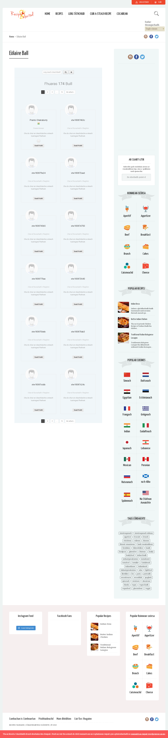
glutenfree (133, 552)
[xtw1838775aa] (31, 268)
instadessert (145, 559)
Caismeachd (127, 272)
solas (140, 570)
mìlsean (137, 541)
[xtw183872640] (71, 268)
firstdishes (126, 548)
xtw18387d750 (78, 226)
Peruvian (145, 465)
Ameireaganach (126, 533)
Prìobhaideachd (46, 718)
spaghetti (148, 577)
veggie (147, 588)
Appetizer (146, 215)
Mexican (127, 465)
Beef (127, 234)
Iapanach (127, 448)
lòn (133, 574)
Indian (127, 431)
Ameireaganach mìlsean (144, 533)
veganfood (126, 588)
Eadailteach (145, 431)
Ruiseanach (127, 482)
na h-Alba (145, 481)
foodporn (122, 552)
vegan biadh (143, 585)
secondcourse (126, 577)
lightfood (148, 570)
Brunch (127, 253)
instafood (125, 563)
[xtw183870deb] (31, 321)
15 (62, 92)
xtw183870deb (39, 331)
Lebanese (145, 448)
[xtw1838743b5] (31, 215)
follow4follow (138, 548)
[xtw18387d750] (71, 215)
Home (47, 13)
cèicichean (127, 541)
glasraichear (138, 588)
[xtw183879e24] (31, 162)
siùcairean (146, 581)
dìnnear (146, 541)
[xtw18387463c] (71, 109)
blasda (126, 585)
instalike (135, 563)
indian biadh (141, 555)
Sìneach (127, 380)
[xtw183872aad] (71, 162)
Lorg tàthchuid (76, 13)
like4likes (125, 574)
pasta (139, 574)
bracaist (137, 537)
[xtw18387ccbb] (31, 374)
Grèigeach (146, 414)
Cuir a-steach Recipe (100, 13)
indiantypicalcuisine (130, 559)
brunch (145, 537)
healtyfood (130, 555)
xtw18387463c (78, 120)
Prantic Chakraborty (39, 120)
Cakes (146, 253)
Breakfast (146, 234)
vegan (134, 585)
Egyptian (127, 397)
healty (151, 552)
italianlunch (142, 566)
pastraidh (147, 574)
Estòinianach (145, 397)
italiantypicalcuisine (128, 570)
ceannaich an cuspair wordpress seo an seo (148, 734)
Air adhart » (70, 92)
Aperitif (127, 215)
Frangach (127, 414)
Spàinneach (127, 500)
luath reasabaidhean (145, 544)
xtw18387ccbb (38, 384)
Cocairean (122, 13)
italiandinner (130, 566)
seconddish (138, 577)
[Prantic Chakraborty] (31, 109)
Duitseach (146, 380)
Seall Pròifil (39, 146)
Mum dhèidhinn (64, 718)
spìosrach (125, 581)
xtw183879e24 (39, 173)
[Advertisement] (136, 108)
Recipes (59, 13)
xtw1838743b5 (39, 226)
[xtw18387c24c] (71, 374)
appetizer (127, 537)
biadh (148, 548)
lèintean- (143, 552)
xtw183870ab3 (78, 331)
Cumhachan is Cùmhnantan (22, 718)
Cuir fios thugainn (83, 718)
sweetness (136, 581)
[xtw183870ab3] (71, 321)
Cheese (145, 272)
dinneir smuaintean (127, 544)
